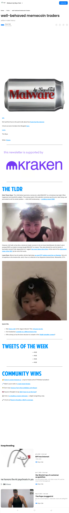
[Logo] (3, 3)
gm (3, 118)
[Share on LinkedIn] (67, 25)
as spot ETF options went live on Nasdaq (48, 255)
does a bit (12, 329)
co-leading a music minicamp (18, 396)
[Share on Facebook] (56, 25)
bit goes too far (38, 329)
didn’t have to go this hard (28, 392)
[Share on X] (60, 25)
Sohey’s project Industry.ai (12, 380)
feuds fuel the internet (37, 122)
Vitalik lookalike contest (47, 334)
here (27, 126)
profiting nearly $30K (48, 199)
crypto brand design (23, 384)
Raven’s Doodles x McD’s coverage (22, 400)
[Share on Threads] (63, 25)
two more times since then (39, 249)
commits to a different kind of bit (26, 331)
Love (3, 130)
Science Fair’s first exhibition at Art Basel (24, 388)
